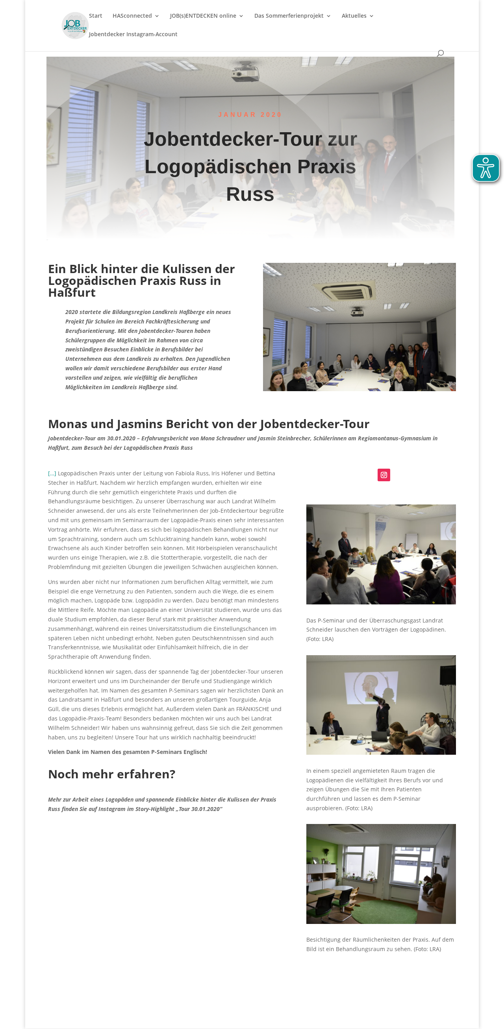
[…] (52, 473)
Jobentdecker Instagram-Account (133, 34)
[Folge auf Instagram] (384, 475)
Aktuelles (354, 16)
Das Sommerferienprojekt (289, 16)
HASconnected (132, 16)
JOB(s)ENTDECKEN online (203, 16)
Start (95, 16)
